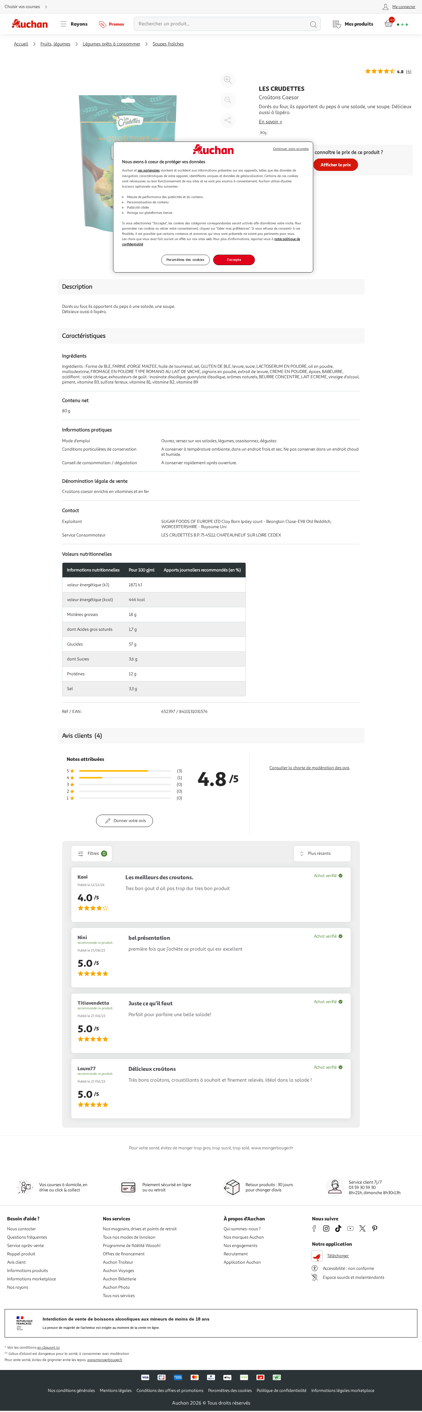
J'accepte (234, 259)
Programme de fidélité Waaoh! (132, 1245)
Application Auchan (242, 1262)
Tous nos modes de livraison (129, 1237)
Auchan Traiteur (118, 1262)
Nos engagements (240, 1245)
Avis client (16, 1262)
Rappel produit (21, 1254)
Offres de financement (124, 1254)
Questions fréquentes (27, 1237)
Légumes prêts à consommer (111, 44)
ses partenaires (149, 170)
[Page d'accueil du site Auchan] (31, 24)
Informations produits (27, 1270)
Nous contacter (21, 1229)
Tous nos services (119, 1295)
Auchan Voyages (118, 1270)
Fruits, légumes (55, 44)
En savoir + (270, 122)
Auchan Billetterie (119, 1279)
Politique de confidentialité (281, 1390)
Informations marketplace (31, 1279)
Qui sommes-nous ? (242, 1229)
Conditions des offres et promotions (170, 1390)
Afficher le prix (336, 164)
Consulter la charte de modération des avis (309, 767)
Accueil (21, 44)
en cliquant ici (48, 1347)
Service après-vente (25, 1245)
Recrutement (236, 1254)
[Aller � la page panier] (396, 24)
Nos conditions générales (71, 1390)
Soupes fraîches (168, 44)
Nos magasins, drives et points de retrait (140, 1229)
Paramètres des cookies (186, 259)
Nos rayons (17, 1287)
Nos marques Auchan (244, 1237)
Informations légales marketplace (342, 1390)
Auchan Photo (116, 1287)
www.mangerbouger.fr (104, 1360)
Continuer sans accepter (291, 149)
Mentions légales (116, 1390)
